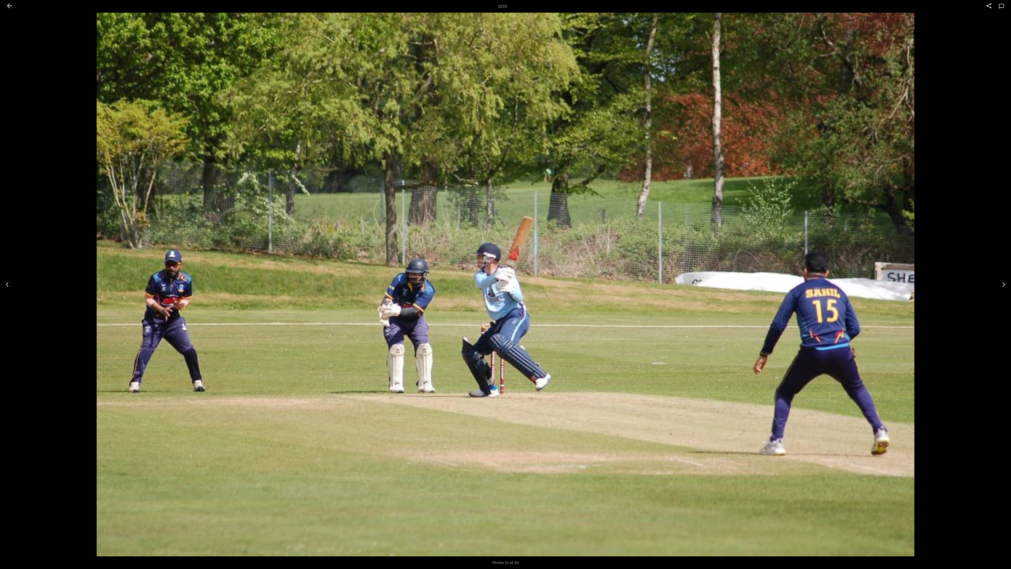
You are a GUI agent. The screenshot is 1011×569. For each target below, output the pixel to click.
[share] (989, 6)
